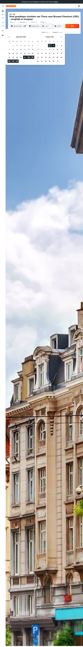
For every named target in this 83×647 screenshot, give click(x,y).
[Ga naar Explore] (3, 22)
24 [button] (21, 57)
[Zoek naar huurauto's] (3, 18)
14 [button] (9, 53)
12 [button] (28, 49)
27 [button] (32, 57)
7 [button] (9, 49)
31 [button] (57, 61)
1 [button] (49, 45)
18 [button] (24, 53)
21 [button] (9, 57)
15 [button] (13, 53)
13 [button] (32, 49)
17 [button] (20, 53)
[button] (81, 2)
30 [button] (17, 61)
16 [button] (17, 53)
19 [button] (28, 53)
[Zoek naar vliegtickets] (3, 11)
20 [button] (32, 53)
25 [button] (25, 57)
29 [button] (13, 61)
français (56, 2)
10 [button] (21, 49)
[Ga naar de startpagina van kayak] (11, 6)
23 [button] (17, 57)
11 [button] (24, 49)
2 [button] (53, 45)
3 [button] (57, 45)
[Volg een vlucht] (3, 26)
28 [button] (9, 61)
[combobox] (34, 22)
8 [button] (13, 49)
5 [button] (28, 45)
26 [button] (28, 57)
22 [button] (13, 57)
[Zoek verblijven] (3, 14)
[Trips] (3, 30)
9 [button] (53, 49)
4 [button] (24, 45)
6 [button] (32, 45)
